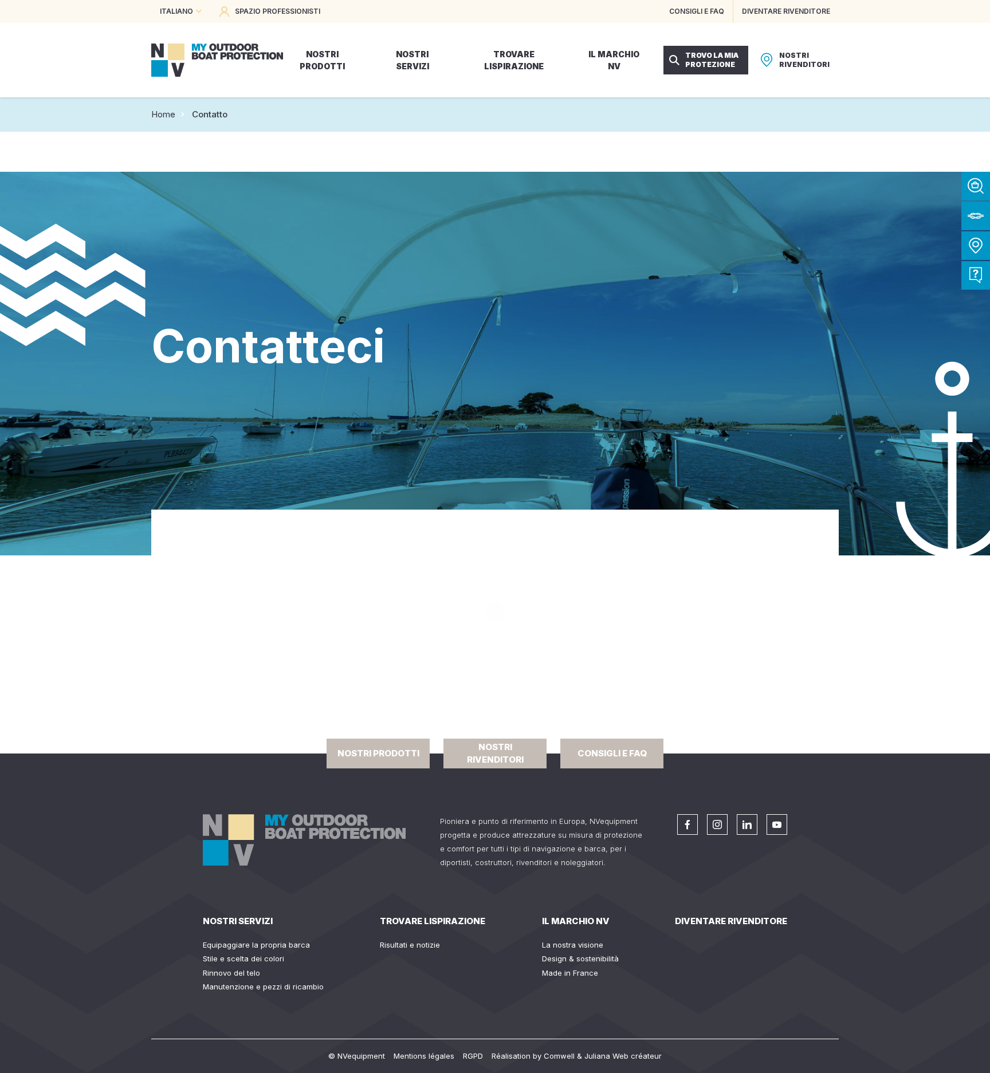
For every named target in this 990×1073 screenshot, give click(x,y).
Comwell (559, 1055)
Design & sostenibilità (580, 958)
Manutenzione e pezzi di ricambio (263, 986)
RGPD (473, 1055)
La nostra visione (572, 944)
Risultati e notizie (410, 944)
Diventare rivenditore (731, 921)
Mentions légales (424, 1055)
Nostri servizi (238, 921)
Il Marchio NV (576, 921)
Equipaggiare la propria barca (256, 944)
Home (163, 114)
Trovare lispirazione (432, 921)
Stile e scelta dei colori (243, 958)
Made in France (570, 972)
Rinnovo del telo (231, 972)
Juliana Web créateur (623, 1055)
